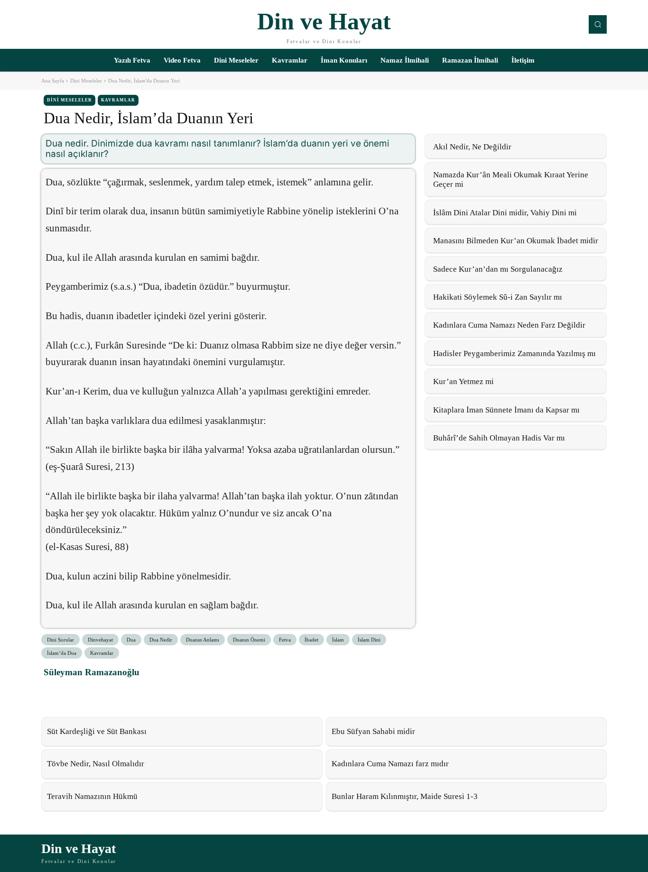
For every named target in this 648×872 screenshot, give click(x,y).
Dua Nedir (160, 640)
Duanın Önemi (249, 640)
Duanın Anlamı (202, 640)
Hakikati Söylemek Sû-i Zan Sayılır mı (497, 297)
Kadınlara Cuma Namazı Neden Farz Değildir (509, 325)
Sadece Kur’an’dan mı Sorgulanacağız (498, 269)
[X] (75, 693)
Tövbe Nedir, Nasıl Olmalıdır (95, 763)
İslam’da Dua (61, 653)
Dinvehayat (100, 640)
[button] (598, 24)
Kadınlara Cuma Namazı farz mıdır (390, 763)
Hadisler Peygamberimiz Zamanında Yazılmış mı (514, 353)
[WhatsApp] (97, 693)
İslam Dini (369, 640)
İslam (338, 640)
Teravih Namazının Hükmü (92, 796)
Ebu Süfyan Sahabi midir (373, 731)
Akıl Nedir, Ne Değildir (472, 146)
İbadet (311, 640)
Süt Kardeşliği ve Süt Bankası (97, 731)
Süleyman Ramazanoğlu (91, 672)
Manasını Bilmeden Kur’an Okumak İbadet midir (515, 240)
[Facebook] (54, 693)
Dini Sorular (60, 640)
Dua (131, 640)
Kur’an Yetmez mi (463, 381)
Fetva (285, 640)
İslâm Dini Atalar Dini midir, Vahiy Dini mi (505, 212)
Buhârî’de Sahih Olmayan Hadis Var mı (499, 437)
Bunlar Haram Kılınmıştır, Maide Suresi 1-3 (405, 796)
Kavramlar (118, 100)
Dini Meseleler (86, 80)
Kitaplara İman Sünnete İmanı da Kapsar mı (506, 409)
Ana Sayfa (52, 80)
